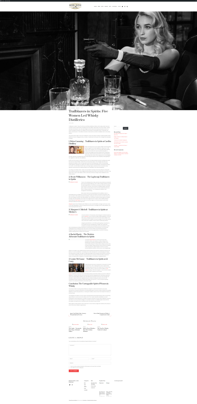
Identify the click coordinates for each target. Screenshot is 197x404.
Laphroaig (77, 200)
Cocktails (114, 6)
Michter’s (87, 216)
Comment (72, 345)
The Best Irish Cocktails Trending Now (120, 140)
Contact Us (93, 387)
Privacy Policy (93, 386)
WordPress (85, 400)
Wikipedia (71, 204)
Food (119, 6)
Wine (102, 6)
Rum (110, 6)
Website (71, 363)
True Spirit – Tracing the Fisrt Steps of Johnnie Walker (75, 330)
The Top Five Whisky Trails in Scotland (102, 329)
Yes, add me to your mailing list (76, 367)
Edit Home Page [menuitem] (7, 0)
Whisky (106, 6)
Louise (70, 273)
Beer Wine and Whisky (73, 400)
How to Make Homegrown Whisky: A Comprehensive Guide (102, 314)
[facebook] (125, 6)
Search (115, 126)
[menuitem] (1, 1)
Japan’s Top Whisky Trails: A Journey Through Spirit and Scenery (78, 314)
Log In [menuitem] (3, 0)
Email (93, 358)
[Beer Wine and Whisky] (75, 9)
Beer (99, 6)
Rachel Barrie (92, 239)
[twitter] (122, 6)
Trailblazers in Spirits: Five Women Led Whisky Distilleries (88, 115)
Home (95, 6)
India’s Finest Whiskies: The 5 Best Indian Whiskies (89, 330)
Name (71, 358)
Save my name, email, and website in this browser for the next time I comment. (86, 366)
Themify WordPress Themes (92, 400)
